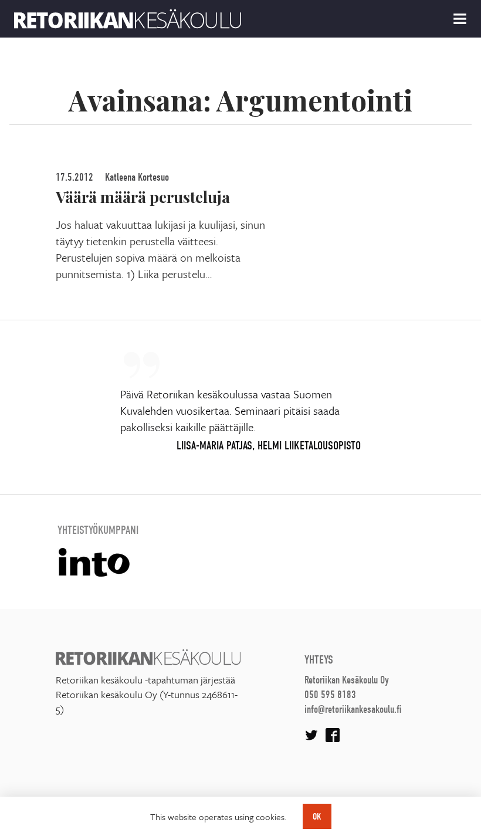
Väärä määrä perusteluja (143, 196)
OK (317, 816)
